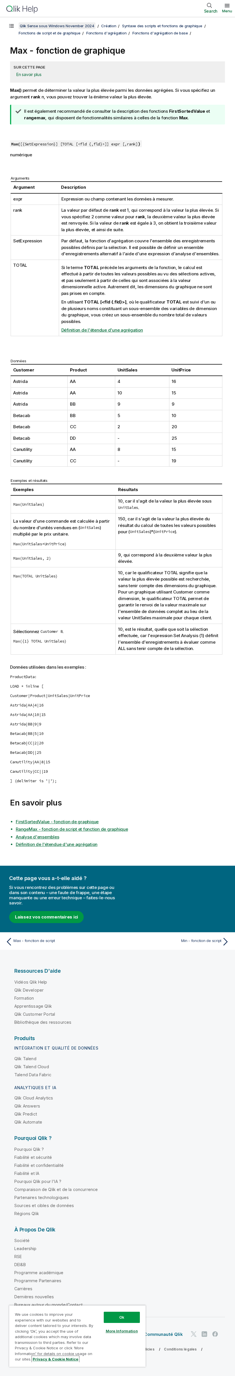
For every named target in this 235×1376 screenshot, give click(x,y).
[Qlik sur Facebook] (215, 1334)
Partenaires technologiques (41, 1197)
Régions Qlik (26, 1213)
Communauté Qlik (163, 1334)
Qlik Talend (25, 1058)
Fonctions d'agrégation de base (160, 33)
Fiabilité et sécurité (33, 1157)
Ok (121, 1317)
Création (108, 26)
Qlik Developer (29, 990)
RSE (18, 1256)
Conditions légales (180, 1349)
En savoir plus (29, 74)
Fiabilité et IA (26, 1173)
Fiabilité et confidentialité (39, 1165)
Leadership (25, 1248)
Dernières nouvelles (34, 1296)
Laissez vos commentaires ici (46, 917)
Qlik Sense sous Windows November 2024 (57, 26)
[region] (77, 1336)
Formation (24, 998)
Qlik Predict (25, 1114)
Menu (227, 11)
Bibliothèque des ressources (42, 1022)
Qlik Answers (27, 1105)
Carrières (23, 1288)
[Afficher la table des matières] (11, 25)
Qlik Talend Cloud (31, 1066)
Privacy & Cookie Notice (55, 1359)
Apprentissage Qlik (33, 1006)
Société (22, 1240)
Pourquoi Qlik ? (29, 1149)
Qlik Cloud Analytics (33, 1097)
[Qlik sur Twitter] (193, 1334)
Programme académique (38, 1272)
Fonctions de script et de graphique (49, 33)
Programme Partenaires (37, 1280)
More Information (122, 1331)
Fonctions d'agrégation (106, 33)
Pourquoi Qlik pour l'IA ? (37, 1181)
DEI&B (20, 1264)
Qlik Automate (28, 1122)
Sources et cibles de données (44, 1205)
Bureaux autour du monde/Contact (48, 1304)
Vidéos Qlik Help (30, 982)
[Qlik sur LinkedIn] (204, 1334)
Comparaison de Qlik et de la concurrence (56, 1189)
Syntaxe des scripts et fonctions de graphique (162, 26)
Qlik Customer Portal (34, 1014)
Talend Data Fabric (32, 1074)
